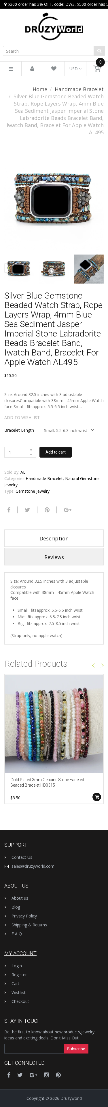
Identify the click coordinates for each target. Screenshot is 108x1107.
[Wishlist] (53, 69)
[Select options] (96, 797)
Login (17, 965)
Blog (16, 907)
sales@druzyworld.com (33, 866)
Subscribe (76, 1049)
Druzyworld (71, 1098)
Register (19, 974)
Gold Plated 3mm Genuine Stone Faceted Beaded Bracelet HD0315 (47, 782)
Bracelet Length (19, 430)
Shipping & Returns (29, 925)
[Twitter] (27, 509)
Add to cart (56, 452)
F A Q (17, 933)
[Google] (67, 509)
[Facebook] (8, 509)
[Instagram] (46, 1075)
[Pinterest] (58, 1075)
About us (20, 898)
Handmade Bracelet (79, 89)
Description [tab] (54, 538)
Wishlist (19, 992)
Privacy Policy (24, 916)
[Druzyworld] (54, 21)
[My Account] (32, 69)
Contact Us (22, 857)
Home (40, 89)
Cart (15, 983)
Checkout (20, 1001)
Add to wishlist (22, 417)
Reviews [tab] (54, 557)
